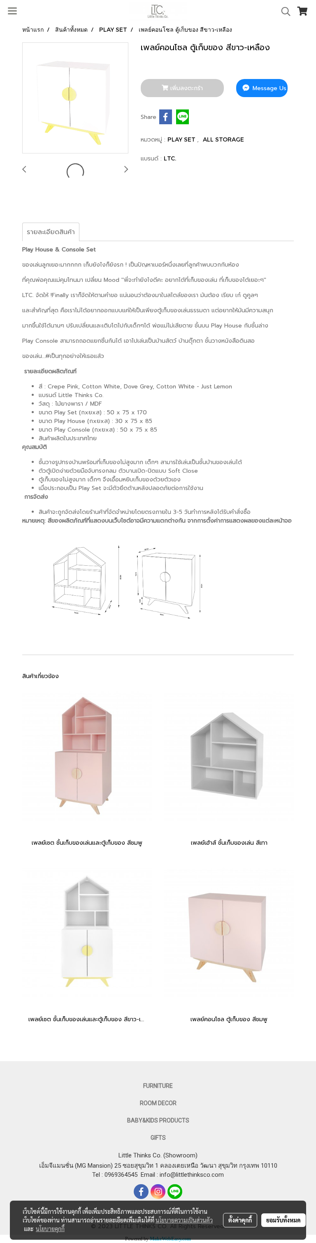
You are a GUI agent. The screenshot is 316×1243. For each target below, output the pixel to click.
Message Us (268, 88)
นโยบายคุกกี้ (50, 1228)
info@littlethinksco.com (191, 1174)
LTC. (170, 158)
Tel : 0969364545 (116, 1174)
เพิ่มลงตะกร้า (185, 88)
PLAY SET (182, 139)
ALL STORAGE (223, 139)
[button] (283, 11)
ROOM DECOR (158, 1103)
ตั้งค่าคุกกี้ (240, 1220)
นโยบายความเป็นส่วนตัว (184, 1220)
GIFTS (158, 1137)
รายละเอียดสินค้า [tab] (51, 232)
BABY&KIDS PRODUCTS (158, 1120)
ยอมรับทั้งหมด (283, 1220)
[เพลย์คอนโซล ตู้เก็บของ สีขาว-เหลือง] (75, 98)
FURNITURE (158, 1086)
